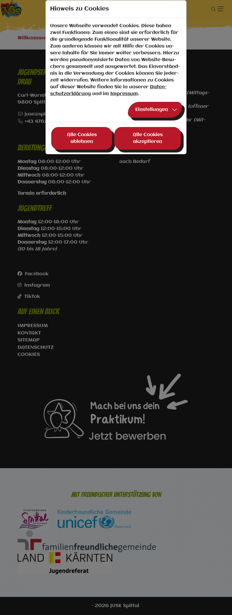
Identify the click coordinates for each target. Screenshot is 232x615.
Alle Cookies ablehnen (82, 138)
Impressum (124, 93)
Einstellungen (151, 109)
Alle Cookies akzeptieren (148, 138)
